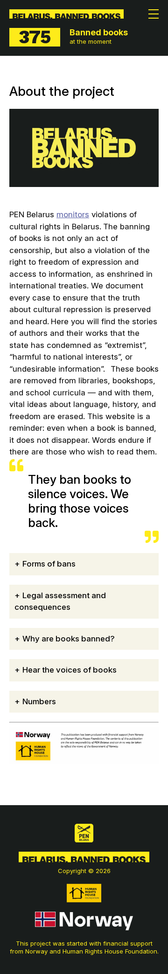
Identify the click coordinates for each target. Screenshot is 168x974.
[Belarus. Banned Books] (66, 14)
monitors (72, 214)
